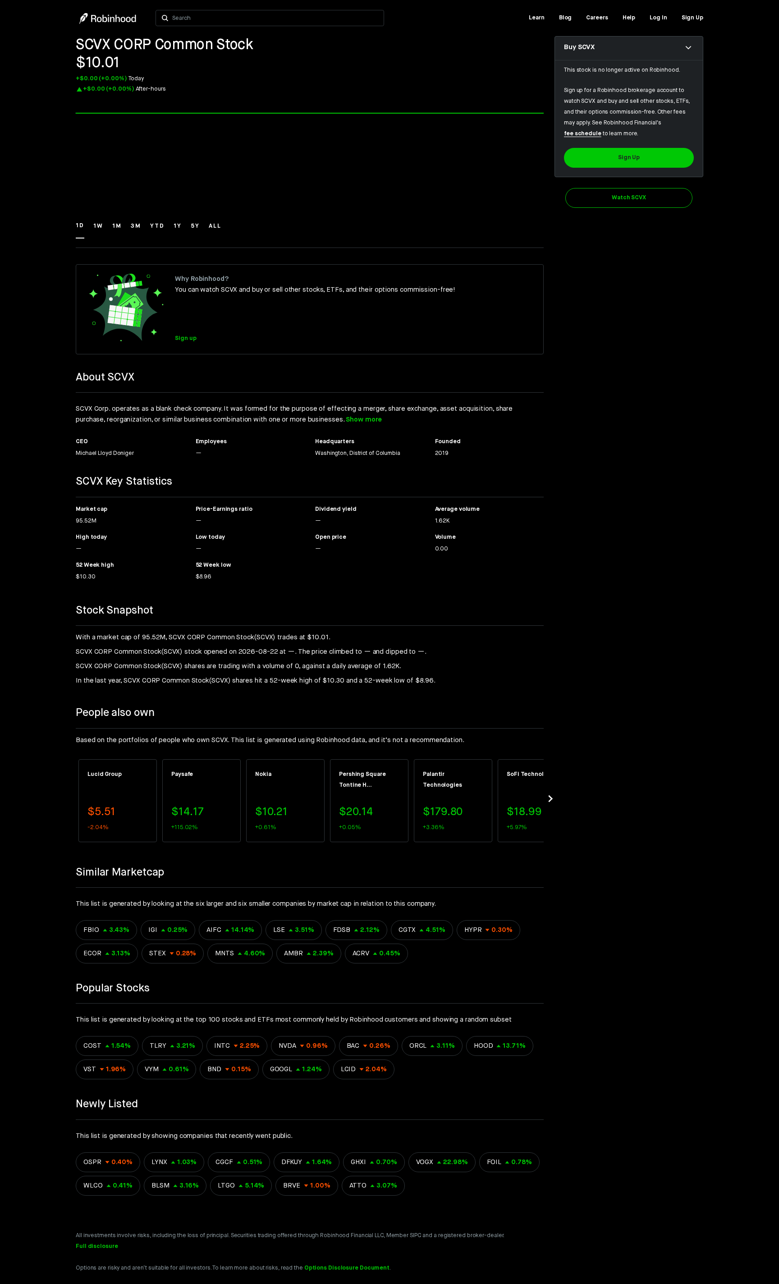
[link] (537, 18)
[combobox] (275, 18)
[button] (80, 229)
